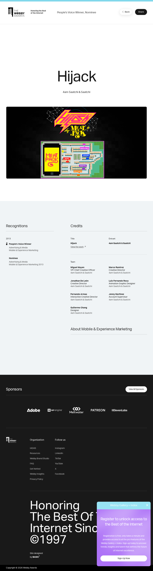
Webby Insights (37, 474)
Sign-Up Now (124, 558)
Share (141, 12)
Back (127, 12)
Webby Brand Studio (39, 459)
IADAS (33, 448)
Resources (35, 453)
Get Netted (35, 469)
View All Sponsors (136, 389)
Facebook (59, 474)
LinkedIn (59, 453)
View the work (77, 247)
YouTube (59, 464)
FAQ (32, 464)
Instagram (60, 448)
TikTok (58, 459)
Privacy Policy (36, 479)
